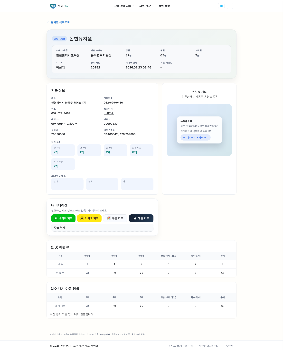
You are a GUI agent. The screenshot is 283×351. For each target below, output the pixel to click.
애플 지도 (143, 218)
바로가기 (109, 113)
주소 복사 (59, 227)
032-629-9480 (113, 102)
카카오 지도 (92, 218)
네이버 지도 (66, 218)
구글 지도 (117, 218)
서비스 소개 (175, 345)
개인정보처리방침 (209, 345)
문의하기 (190, 345)
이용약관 (228, 345)
